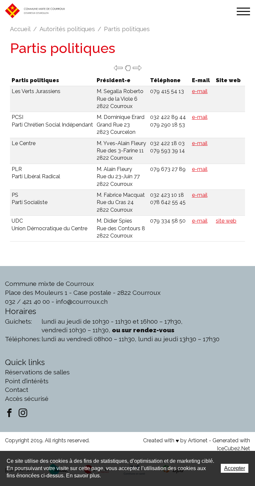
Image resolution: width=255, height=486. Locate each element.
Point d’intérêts (26, 381)
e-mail (200, 91)
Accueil (20, 29)
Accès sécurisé (26, 398)
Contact (16, 389)
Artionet (198, 440)
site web (226, 221)
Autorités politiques (67, 29)
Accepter (234, 468)
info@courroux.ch (82, 301)
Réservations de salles (37, 372)
